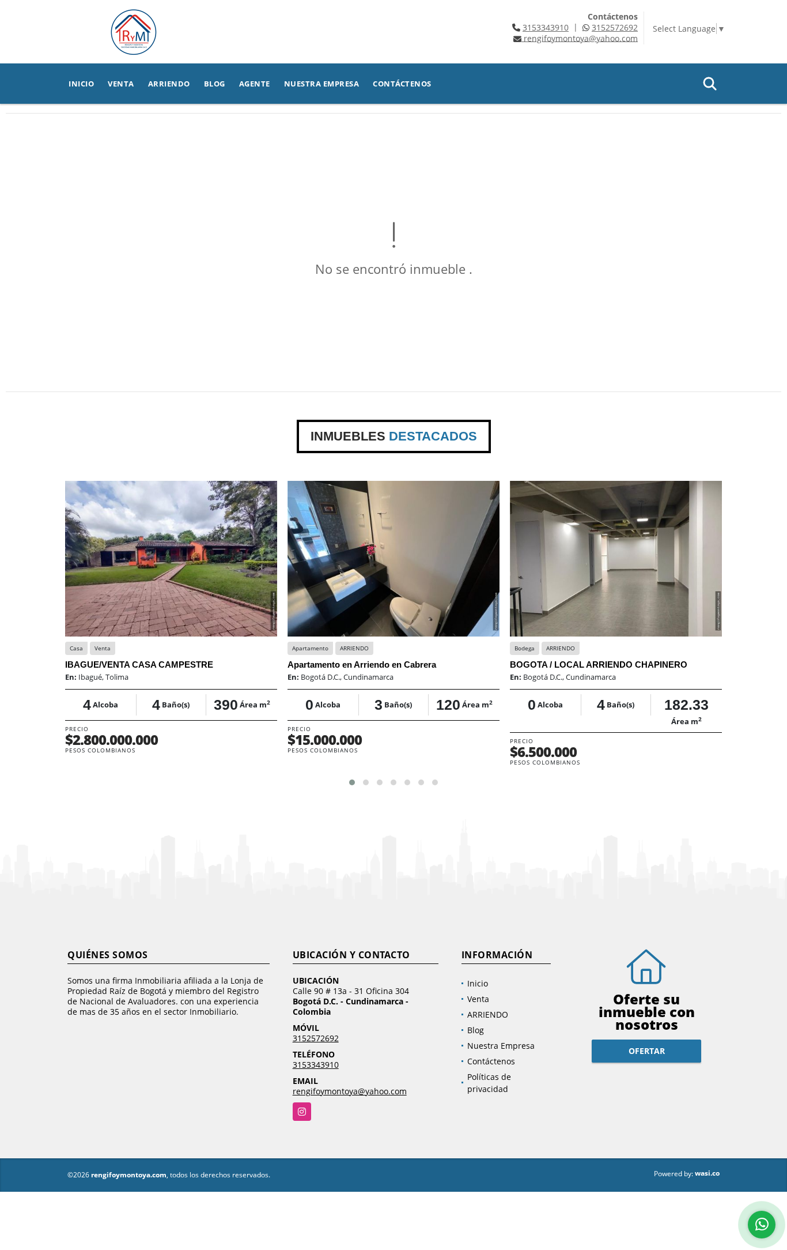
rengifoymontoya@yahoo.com (350, 1091)
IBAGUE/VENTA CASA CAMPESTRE (139, 664)
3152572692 (615, 27)
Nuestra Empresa (322, 83)
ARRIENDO (169, 83)
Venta (121, 83)
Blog (214, 83)
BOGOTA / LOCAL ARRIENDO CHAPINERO (598, 664)
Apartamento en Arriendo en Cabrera (361, 664)
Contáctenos (402, 83)
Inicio (81, 83)
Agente (254, 83)
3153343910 (546, 27)
